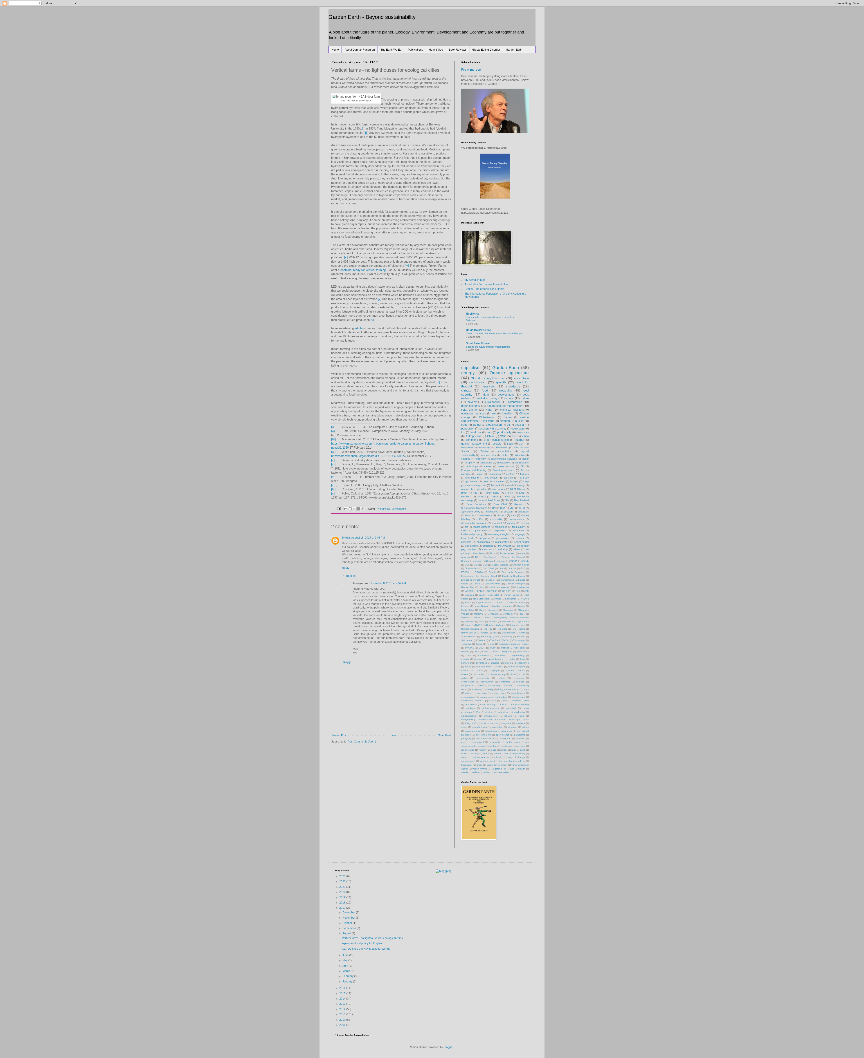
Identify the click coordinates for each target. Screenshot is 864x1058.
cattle (480, 670)
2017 (342, 907)
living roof (470, 723)
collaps (464, 678)
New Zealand (521, 500)
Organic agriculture (509, 372)
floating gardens (481, 527)
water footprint (506, 466)
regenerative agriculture (474, 489)
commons (472, 439)
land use (475, 432)
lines (526, 719)
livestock (495, 485)
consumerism (516, 519)
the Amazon (504, 545)
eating (468, 693)
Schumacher (508, 632)
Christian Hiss (472, 568)
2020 (342, 892)
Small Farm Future (478, 343)
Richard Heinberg (470, 629)
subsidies (488, 545)
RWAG (478, 625)
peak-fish (520, 738)
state (510, 443)
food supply (518, 527)
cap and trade (484, 666)
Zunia (468, 655)
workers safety (501, 772)
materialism (497, 727)
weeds (464, 772)
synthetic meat (487, 761)
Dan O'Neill (488, 568)
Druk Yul (512, 568)
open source (502, 735)
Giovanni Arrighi (493, 583)
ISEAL (495, 496)
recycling (520, 746)
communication (482, 678)
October (347, 923)
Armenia (465, 557)
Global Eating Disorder (486, 49)
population (467, 428)
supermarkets (468, 761)
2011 (342, 1014)
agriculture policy (470, 511)
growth (501, 382)
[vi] (373, 320)
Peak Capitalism (476, 504)
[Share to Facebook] (358, 509)
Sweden (521, 636)
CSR (476, 493)
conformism (518, 678)
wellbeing (503, 549)
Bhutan (465, 561)
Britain (489, 561)
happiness (500, 530)
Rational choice (517, 625)
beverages (481, 663)
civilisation (519, 455)
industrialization (469, 716)
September (349, 928)
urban (480, 765)
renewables (503, 462)
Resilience (472, 313)
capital (499, 666)
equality (511, 523)
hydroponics (383, 508)
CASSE (525, 561)
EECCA (465, 572)
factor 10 (479, 700)
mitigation (484, 538)
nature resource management (505, 405)
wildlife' (486, 772)
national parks (472, 731)
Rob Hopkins (518, 629)
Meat (486, 394)
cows (481, 685)
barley (512, 659)
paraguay (466, 738)
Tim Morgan (519, 640)
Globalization (487, 417)
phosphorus (483, 542)
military (525, 727)
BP (476, 557)
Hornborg (484, 447)
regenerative (502, 542)
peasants (466, 542)
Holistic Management (499, 587)
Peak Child (500, 504)
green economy (470, 405)
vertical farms (399, 508)
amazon (508, 511)
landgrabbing (468, 719)
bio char (469, 515)
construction (487, 681)
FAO (521, 493)
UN (494, 508)
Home (335, 49)
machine (520, 723)
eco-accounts (499, 693)
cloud (513, 674)
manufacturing (479, 727)
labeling (508, 716)
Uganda (505, 647)
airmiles (465, 659)
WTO (522, 508)
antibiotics (523, 511)
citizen (464, 674)
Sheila (346, 537)
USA (502, 508)
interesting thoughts (498, 534)
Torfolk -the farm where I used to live (486, 284)
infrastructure (491, 716)
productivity (504, 432)
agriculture (521, 378)
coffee (480, 519)
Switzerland (467, 640)
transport (487, 549)
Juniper (497, 598)
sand (522, 750)
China (491, 436)
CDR (476, 565)
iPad (478, 712)
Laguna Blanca (484, 602)
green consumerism (496, 439)
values (487, 466)
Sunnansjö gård (489, 636)
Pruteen (493, 621)
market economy (487, 398)
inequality (505, 390)
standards (513, 386)
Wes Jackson (490, 651)
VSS (512, 508)
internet (519, 439)
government (481, 530)
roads (493, 750)
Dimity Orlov (492, 493)
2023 (342, 876)
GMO (503, 436)
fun (463, 432)
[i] (363, 128)
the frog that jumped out (512, 761)
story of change (516, 757)
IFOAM (482, 496)
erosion (525, 523)
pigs (463, 742)
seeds (486, 753)
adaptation (500, 655)
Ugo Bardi (519, 647)
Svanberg (507, 636)
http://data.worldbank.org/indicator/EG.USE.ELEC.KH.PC (368, 456)
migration (512, 727)
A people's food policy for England (362, 943)
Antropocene (474, 436)
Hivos (481, 587)
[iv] (407, 265)
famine (504, 700)
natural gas (491, 731)
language (520, 534)
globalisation (494, 424)
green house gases (494, 481)
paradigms (519, 735)
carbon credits (488, 455)
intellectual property (472, 534)
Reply (345, 567)
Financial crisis (506, 580)
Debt (501, 568)
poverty (472, 402)
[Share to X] (354, 509)
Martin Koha (467, 610)
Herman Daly (468, 587)
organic (509, 398)
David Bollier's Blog (478, 330)
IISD (479, 591)
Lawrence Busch (516, 602)
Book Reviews (457, 49)
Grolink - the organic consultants (484, 289)
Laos (499, 602)
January (347, 981)
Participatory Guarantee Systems (511, 617)
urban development (497, 765)
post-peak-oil (477, 742)
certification (477, 382)
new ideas (507, 731)
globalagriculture (490, 708)
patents (520, 538)
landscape (514, 719)
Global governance (503, 470)
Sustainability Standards (474, 508)
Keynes (525, 598)
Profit (481, 621)
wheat (516, 549)
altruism (478, 659)
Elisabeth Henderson (513, 576)
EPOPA (479, 572)
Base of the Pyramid (513, 557)
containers (504, 681)
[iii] (346, 257)
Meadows (493, 610)
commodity (496, 519)
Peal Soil (469, 621)
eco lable (482, 693)
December (349, 912)
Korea (468, 602)
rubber (503, 750)
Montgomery (509, 614)
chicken (505, 455)
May (345, 960)
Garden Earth (514, 49)
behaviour (466, 663)
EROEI (509, 493)
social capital (521, 542)
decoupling (494, 685)
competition (515, 402)
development (506, 394)
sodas (464, 757)
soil (494, 413)
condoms (501, 678)
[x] (438, 382)
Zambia (484, 451)
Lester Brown (481, 606)
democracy (495, 474)
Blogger (448, 1047)
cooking (520, 681)
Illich (518, 591)
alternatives (492, 511)
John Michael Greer (489, 500)
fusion (503, 704)
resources (523, 432)
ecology (510, 474)
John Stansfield (481, 598)
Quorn (468, 625)
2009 (342, 1025)
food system (491, 477)
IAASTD (469, 591)
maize (464, 727)
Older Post (444, 735)
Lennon (465, 606)
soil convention (480, 757)
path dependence (485, 738)
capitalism (471, 367)
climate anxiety (497, 674)
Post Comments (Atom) (362, 741)
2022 (342, 881)
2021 (342, 886)
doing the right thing (508, 689)
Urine (476, 651)
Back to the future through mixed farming (488, 346)
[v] (379, 299)
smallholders (522, 462)
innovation (518, 530)
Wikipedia (507, 651)
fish (527, 700)
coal (523, 674)
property (470, 462)
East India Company (513, 572)
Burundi (501, 561)
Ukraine (465, 651)
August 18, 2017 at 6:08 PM (368, 537)
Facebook (490, 580)
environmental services (504, 458)
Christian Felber (520, 565)
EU (522, 466)
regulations (486, 462)
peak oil (520, 424)
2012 (342, 1009)
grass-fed (511, 708)
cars (513, 515)
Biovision (477, 561)
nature (525, 398)
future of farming (520, 704)
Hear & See (436, 49)
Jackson (469, 595)
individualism (518, 712)
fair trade (488, 421)
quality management (474, 443)
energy (468, 372)
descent (508, 685)
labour (525, 458)
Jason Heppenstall (489, 595)
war (512, 768)
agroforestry (518, 655)
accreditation (504, 451)
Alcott (492, 553)
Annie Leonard (507, 553)
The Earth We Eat (391, 49)
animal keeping (495, 659)
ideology (489, 712)
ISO (514, 436)
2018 (342, 902)
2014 (342, 998)
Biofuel (476, 424)
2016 (342, 988)
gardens (470, 708)
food (485, 390)
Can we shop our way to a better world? (366, 948)
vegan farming (480, 768)
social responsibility (515, 753)
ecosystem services (473, 413)
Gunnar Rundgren (515, 583)
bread (468, 666)
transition (507, 413)
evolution (466, 700)
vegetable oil (499, 768)
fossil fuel (508, 477)
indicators (503, 712)
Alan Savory (479, 553)
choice (521, 670)
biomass (501, 515)
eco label (497, 523)
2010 (342, 1019)
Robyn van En (469, 632)
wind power (498, 489)
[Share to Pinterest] (363, 509)
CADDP (513, 561)
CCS (467, 565)
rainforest (494, 746)
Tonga (479, 644)
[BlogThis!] (350, 509)
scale (464, 753)
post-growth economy (492, 428)
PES (487, 617)
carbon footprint (516, 666)
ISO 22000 (491, 591)
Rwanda (518, 504)
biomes (507, 663)
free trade (523, 477)
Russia (484, 632)
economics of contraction (493, 697)
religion (482, 750)
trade (464, 424)
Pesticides (501, 447)
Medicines (508, 610)
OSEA (477, 617)
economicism (468, 697)
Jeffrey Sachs (511, 595)
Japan (508, 417)
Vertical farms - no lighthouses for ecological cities (372, 938)
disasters (476, 689)
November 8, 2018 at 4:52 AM (388, 583)
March (346, 971)
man (489, 432)
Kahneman (511, 598)
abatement (483, 655)
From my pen (471, 69)
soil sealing (471, 545)
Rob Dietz (502, 629)
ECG (522, 568)
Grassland (467, 447)
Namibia (465, 617)
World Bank (523, 651)
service (497, 753)
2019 (342, 897)
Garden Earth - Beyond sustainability (372, 17)
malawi (509, 485)
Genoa (476, 583)
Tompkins (466, 644)
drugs (526, 689)
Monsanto (493, 614)
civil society (479, 674)
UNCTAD (469, 647)
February (348, 976)
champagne (494, 670)
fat (466, 527)
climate (466, 390)
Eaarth (492, 572)
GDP (521, 443)
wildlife (475, 772)
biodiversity (485, 515)
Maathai (521, 606)
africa (525, 436)
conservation (468, 681)
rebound (507, 746)
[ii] (366, 132)
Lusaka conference (502, 606)
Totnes (490, 644)
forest (464, 530)
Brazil (464, 493)
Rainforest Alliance (495, 625)
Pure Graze (508, 621)
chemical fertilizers (512, 409)
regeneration (468, 750)
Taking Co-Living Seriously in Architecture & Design (494, 333)
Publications (415, 49)
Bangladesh (490, 557)
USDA (493, 647)
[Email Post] (338, 508)
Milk (507, 500)
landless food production (492, 719)
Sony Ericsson (468, 636)
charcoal (509, 670)
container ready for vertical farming (363, 270)
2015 (342, 993)
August (347, 933)
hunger (514, 481)
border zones (522, 663)
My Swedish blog (475, 280)
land (522, 716)
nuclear (519, 421)
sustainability (492, 402)
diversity (489, 689)
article (358, 328)
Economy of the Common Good (479, 576)
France (521, 580)
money (521, 485)
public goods (513, 742)
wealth (521, 768)
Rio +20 (488, 629)
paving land (505, 738)
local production (489, 723)
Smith (522, 632)
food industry (472, 477)
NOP (522, 614)
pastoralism (502, 538)
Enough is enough (471, 580)
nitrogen (505, 421)
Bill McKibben (517, 489)
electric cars (518, 697)
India (507, 496)
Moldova (478, 614)
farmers (524, 474)
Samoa (479, 474)
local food (467, 538)
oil (508, 424)
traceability (466, 765)
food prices (501, 527)
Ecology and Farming (473, 470)
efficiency (480, 458)
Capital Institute (500, 565)
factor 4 (492, 700)
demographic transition (473, 523)
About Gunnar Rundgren (360, 49)
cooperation (467, 685)
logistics (507, 723)
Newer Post (339, 735)
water (489, 409)
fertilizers (516, 700)
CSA (485, 565)
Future (464, 583)
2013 (342, 1003)
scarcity (475, 753)
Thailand (481, 640)
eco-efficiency (518, 693)
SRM (495, 632)
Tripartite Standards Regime (514, 644)
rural (513, 750)
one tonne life (483, 735)
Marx (481, 610)
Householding (521, 587)
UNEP (482, 647)
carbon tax (467, 670)
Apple (522, 553)
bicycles (495, 663)
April (345, 965)
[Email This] (346, 509)
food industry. (489, 704)
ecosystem (517, 428)
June (345, 955)
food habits (471, 704)
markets (489, 386)
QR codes (523, 621)
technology (472, 466)
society (497, 443)
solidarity (498, 757)
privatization (495, 742)
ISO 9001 (507, 591)
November (349, 917)
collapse (465, 458)
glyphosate (471, 481)
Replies (351, 575)
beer (522, 659)
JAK (526, 591)
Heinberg (466, 496)
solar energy (469, 409)
